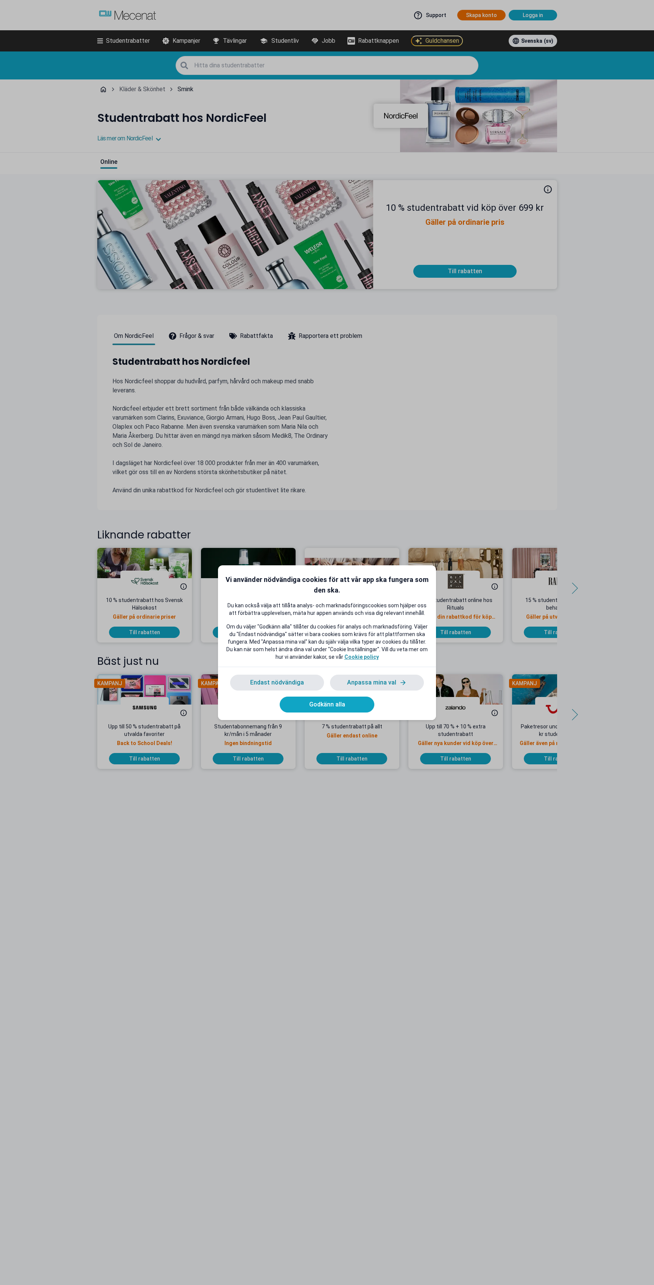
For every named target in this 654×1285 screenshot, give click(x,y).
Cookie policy (361, 657)
